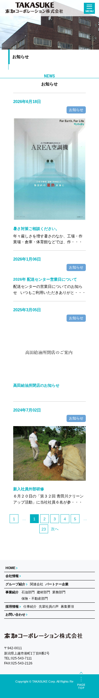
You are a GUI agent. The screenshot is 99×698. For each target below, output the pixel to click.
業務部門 (58, 592)
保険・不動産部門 (34, 598)
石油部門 (28, 592)
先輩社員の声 (49, 606)
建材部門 (43, 592)
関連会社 (36, 584)
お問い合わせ (15, 614)
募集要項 (67, 606)
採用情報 (12, 606)
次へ (55, 529)
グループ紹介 (15, 584)
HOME (10, 568)
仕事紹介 (30, 606)
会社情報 (12, 576)
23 (44, 529)
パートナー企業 (56, 584)
